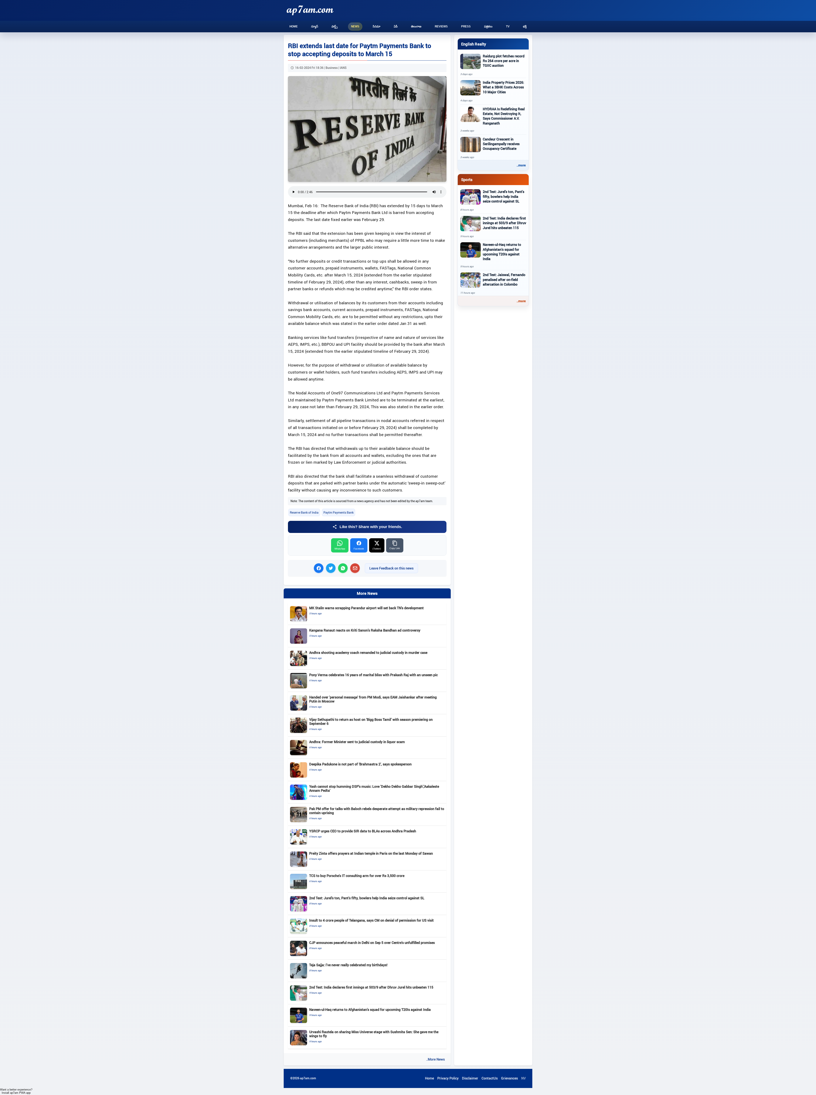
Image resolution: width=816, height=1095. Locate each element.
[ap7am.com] (310, 10)
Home (293, 26)
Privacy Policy (448, 1078)
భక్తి (525, 26)
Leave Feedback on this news (391, 568)
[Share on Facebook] (318, 568)
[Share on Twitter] (331, 568)
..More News (435, 1059)
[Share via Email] (355, 568)
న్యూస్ (314, 26)
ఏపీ (396, 26)
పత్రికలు (488, 26)
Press (466, 26)
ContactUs (490, 1078)
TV (508, 26)
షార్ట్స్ (335, 26)
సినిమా (376, 26)
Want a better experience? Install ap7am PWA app (16, 1091)
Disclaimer (470, 1078)
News (355, 26)
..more (521, 165)
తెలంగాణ (416, 26)
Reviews (441, 26)
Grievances (509, 1078)
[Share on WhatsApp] (343, 568)
